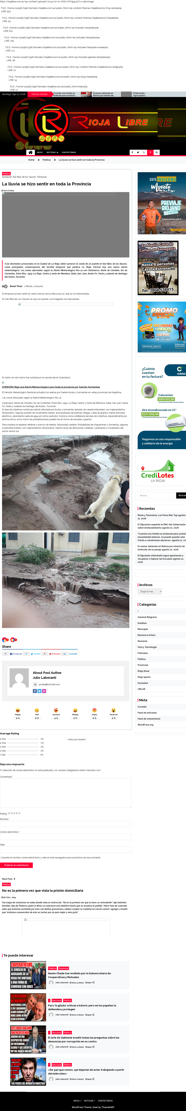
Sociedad (143, 683)
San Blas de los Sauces (24, 177)
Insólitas (142, 623)
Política (6, 173)
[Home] (30, 152)
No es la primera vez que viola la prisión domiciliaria (42, 891)
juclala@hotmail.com (49, 684)
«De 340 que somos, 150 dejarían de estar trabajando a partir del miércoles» (86, 1071)
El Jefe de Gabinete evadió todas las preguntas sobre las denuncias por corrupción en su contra (83, 1039)
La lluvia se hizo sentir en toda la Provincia (46, 183)
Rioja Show (143, 671)
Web (2, 844)
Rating (3, 813)
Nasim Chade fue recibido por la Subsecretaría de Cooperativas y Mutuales (79, 975)
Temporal (42, 177)
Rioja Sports (144, 677)
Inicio (40, 152)
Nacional (56, 1000)
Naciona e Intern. (147, 635)
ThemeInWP (107, 1107)
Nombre (5, 819)
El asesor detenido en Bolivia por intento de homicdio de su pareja (63, 94)
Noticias (51, 152)
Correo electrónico (10, 832)
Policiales (143, 653)
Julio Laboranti (44, 678)
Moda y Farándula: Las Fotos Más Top (157, 515)
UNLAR (141, 689)
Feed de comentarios (149, 718)
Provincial (63, 968)
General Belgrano (147, 617)
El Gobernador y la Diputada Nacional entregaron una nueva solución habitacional (143, 94)
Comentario (6, 776)
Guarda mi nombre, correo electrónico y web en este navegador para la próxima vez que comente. (51, 857)
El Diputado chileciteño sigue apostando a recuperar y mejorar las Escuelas (104, 94)
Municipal (143, 629)
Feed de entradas (147, 712)
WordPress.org (145, 724)
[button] (144, 152)
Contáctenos (69, 152)
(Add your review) (77, 739)
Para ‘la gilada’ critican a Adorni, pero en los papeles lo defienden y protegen (82, 1007)
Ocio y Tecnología (147, 647)
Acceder (142, 706)
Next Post (7, 879)
